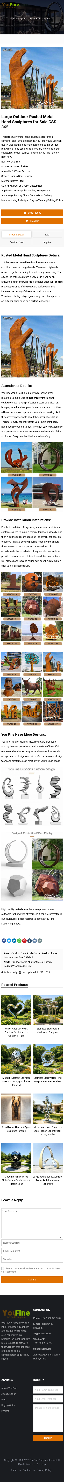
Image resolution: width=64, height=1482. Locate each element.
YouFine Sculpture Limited (43, 1460)
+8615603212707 (42, 1343)
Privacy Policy (44, 1470)
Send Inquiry (34, 212)
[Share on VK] (34, 940)
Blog (3, 1399)
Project (5, 1411)
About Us (16, 1470)
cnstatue (46, 1333)
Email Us (34, 221)
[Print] (39, 940)
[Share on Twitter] (9, 940)
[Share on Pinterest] (24, 940)
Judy (15, 972)
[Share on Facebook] (3, 940)
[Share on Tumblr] (29, 940)
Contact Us (29, 1470)
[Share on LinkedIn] (14, 940)
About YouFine (9, 1388)
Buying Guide (8, 1405)
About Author (8, 1393)
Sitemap (41, 1464)
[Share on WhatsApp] (19, 940)
